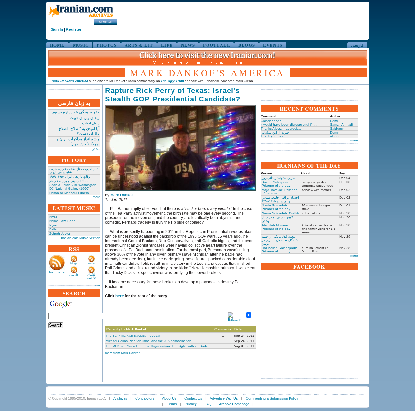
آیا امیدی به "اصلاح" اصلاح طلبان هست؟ (79, 131)
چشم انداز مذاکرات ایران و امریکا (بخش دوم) (77, 141)
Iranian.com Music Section (80, 238)
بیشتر (96, 149)
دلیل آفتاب (90, 123)
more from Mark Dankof (122, 353)
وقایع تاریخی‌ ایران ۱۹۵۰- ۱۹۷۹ (69, 176)
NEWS (188, 45)
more (96, 197)
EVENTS (272, 45)
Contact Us (193, 398)
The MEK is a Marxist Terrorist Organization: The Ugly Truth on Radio (157, 346)
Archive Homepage (234, 404)
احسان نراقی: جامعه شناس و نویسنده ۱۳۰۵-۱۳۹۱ (280, 199)
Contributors (145, 398)
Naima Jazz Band (62, 221)
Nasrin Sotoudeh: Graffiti (280, 213)
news (91, 263)
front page (57, 272)
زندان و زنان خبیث (84, 117)
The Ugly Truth (172, 81)
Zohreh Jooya (59, 233)
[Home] (80, 17)
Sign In (57, 29)
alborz (334, 136)
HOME (57, 45)
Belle (53, 229)
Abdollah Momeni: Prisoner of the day (276, 226)
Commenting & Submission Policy (272, 398)
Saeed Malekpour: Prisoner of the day (276, 183)
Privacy (191, 404)
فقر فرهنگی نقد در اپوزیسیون (75, 112)
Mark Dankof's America (70, 81)
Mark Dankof (121, 195)
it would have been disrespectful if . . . (289, 124)
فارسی (357, 45)
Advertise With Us (224, 398)
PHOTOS (107, 45)
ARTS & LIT (139, 45)
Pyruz (53, 225)
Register (74, 29)
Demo (334, 121)
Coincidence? (271, 121)
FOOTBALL (216, 45)
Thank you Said (272, 136)
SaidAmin (337, 128)
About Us (169, 398)
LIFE (167, 45)
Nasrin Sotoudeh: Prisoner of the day (276, 207)
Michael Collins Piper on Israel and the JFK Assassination (148, 341)
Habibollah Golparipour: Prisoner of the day (279, 249)
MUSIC (81, 45)
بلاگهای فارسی (91, 276)
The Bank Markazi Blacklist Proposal (133, 335)
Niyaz (53, 216)
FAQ (208, 404)
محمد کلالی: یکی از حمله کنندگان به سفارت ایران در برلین (280, 240)
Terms (172, 404)
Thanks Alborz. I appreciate (281, 128)
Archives (120, 398)
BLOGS (246, 45)
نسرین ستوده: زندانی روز (279, 178)
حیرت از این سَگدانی (275, 132)
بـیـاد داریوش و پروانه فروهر (68, 180)
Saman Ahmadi (341, 124)
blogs (73, 263)
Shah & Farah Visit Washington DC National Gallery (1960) (72, 186)
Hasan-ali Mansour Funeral (69, 192)
